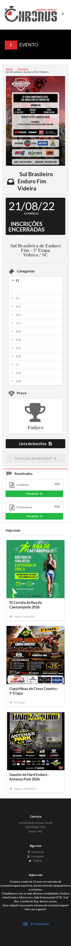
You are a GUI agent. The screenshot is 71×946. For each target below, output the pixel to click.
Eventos (23, 69)
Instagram (37, 856)
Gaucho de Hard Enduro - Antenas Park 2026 (29, 776)
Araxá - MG (35, 831)
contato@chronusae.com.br (36, 822)
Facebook (37, 852)
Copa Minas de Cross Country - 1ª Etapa (34, 690)
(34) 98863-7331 (35, 827)
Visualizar (32, 493)
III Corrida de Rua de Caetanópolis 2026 (25, 604)
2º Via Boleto (39, 924)
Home (9, 69)
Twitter (37, 860)
